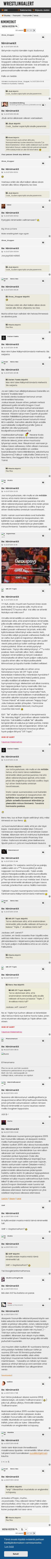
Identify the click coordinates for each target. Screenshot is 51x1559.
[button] (34, 30)
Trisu (9, 1303)
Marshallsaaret (14, 1082)
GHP (3, 1205)
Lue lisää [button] (9, 1546)
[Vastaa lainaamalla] (43, 37)
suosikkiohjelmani (38, 1453)
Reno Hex (14, 279)
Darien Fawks (13, 336)
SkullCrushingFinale (14, 1278)
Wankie (10, 1432)
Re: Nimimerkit (10, 110)
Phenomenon (12, 1039)
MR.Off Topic (11, 589)
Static (10, 480)
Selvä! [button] (16, 1554)
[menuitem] (4, 10)
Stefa (9, 1121)
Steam (12, 1199)
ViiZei (9, 205)
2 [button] (27, 30)
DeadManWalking (17, 103)
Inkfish (10, 1382)
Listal (19, 1199)
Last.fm (4, 1199)
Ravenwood (13, 850)
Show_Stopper (7, 35)
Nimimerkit (8, 22)
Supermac (10, 534)
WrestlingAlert (19, 3)
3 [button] (30, 30)
